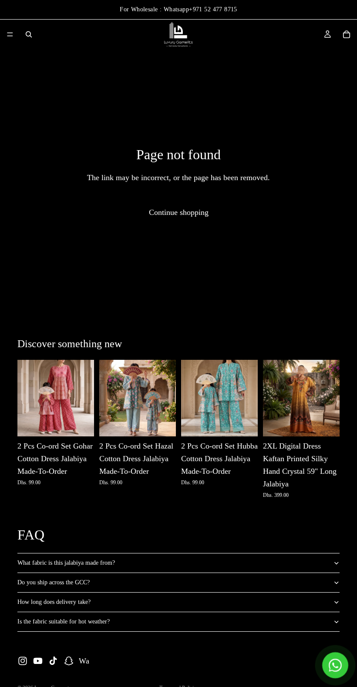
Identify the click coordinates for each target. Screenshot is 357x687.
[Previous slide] (27, 398)
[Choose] (80, 423)
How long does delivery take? (54, 602)
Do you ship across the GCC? (53, 582)
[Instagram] (22, 661)
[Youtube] (38, 661)
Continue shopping (179, 212)
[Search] (28, 34)
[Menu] (10, 34)
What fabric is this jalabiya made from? (66, 563)
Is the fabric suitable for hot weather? (63, 621)
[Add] (326, 423)
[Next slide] (84, 398)
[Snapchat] (69, 661)
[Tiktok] (53, 661)
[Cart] (346, 34)
